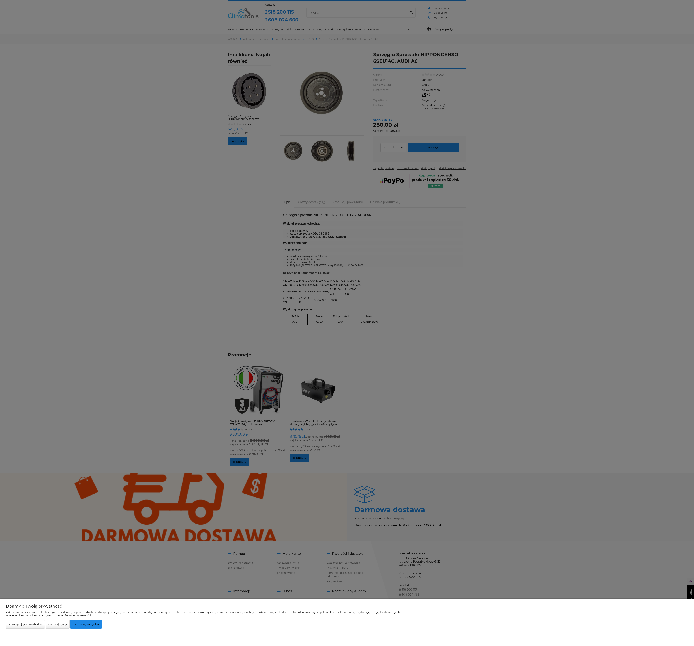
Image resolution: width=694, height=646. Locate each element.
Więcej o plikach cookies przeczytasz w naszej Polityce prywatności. (48, 615)
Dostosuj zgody (57, 624)
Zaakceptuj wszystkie (86, 624)
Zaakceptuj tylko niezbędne (25, 624)
